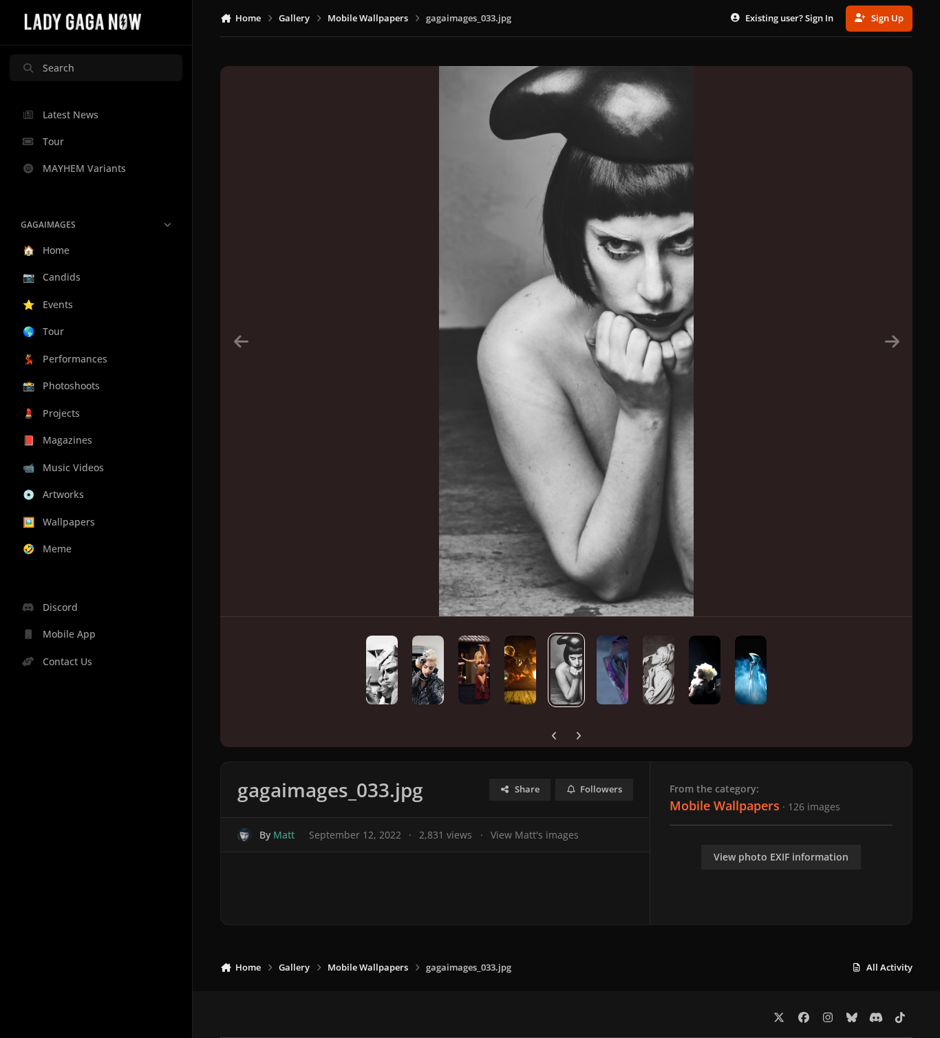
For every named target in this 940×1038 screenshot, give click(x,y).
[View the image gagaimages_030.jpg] (428, 670)
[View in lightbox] (566, 341)
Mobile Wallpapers (725, 805)
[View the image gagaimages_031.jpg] (474, 670)
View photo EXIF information (781, 856)
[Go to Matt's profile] (244, 835)
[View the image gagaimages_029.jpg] (382, 670)
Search (58, 67)
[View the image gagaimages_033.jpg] (566, 670)
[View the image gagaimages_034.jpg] (612, 670)
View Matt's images (535, 834)
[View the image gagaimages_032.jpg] (520, 670)
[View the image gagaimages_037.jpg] (704, 670)
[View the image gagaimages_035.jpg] (658, 670)
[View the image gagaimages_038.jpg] (751, 670)
